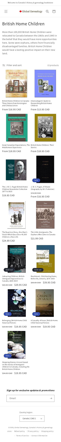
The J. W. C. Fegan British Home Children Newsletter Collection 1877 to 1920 (15, 189)
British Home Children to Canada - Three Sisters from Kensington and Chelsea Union (16, 103)
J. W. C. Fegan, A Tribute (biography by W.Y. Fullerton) (42, 188)
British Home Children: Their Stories (42, 146)
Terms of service (22, 436)
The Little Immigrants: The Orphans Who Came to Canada (43, 233)
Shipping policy (47, 431)
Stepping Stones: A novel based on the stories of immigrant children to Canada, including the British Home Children (15, 365)
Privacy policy (33, 431)
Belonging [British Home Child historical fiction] (14, 321)
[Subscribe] (51, 398)
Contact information (40, 436)
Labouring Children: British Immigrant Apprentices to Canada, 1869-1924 (13, 278)
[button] (6, 11)
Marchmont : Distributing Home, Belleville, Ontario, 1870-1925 (44, 277)
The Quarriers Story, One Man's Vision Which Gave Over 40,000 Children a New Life (14, 234)
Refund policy (19, 431)
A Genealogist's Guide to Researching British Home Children (41, 103)
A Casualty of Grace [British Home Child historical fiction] (44, 321)
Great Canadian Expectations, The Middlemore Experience (16, 146)
